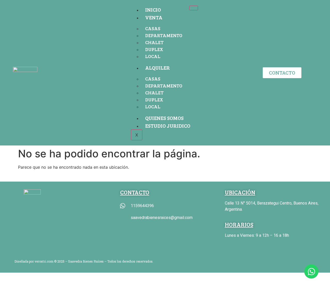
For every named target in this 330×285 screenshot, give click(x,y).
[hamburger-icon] (193, 8)
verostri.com (44, 261)
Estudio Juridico (167, 125)
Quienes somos (164, 117)
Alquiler (157, 67)
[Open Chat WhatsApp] (311, 271)
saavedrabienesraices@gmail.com (162, 217)
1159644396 (142, 205)
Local (152, 56)
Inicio (153, 9)
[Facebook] (240, 261)
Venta (153, 17)
